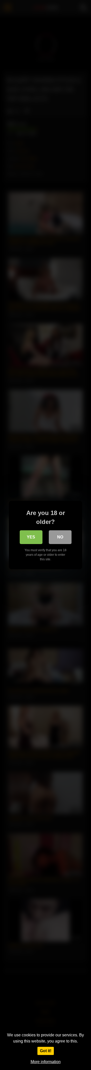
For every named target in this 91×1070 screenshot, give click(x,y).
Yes (31, 537)
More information (46, 1062)
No (60, 537)
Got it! (45, 1051)
